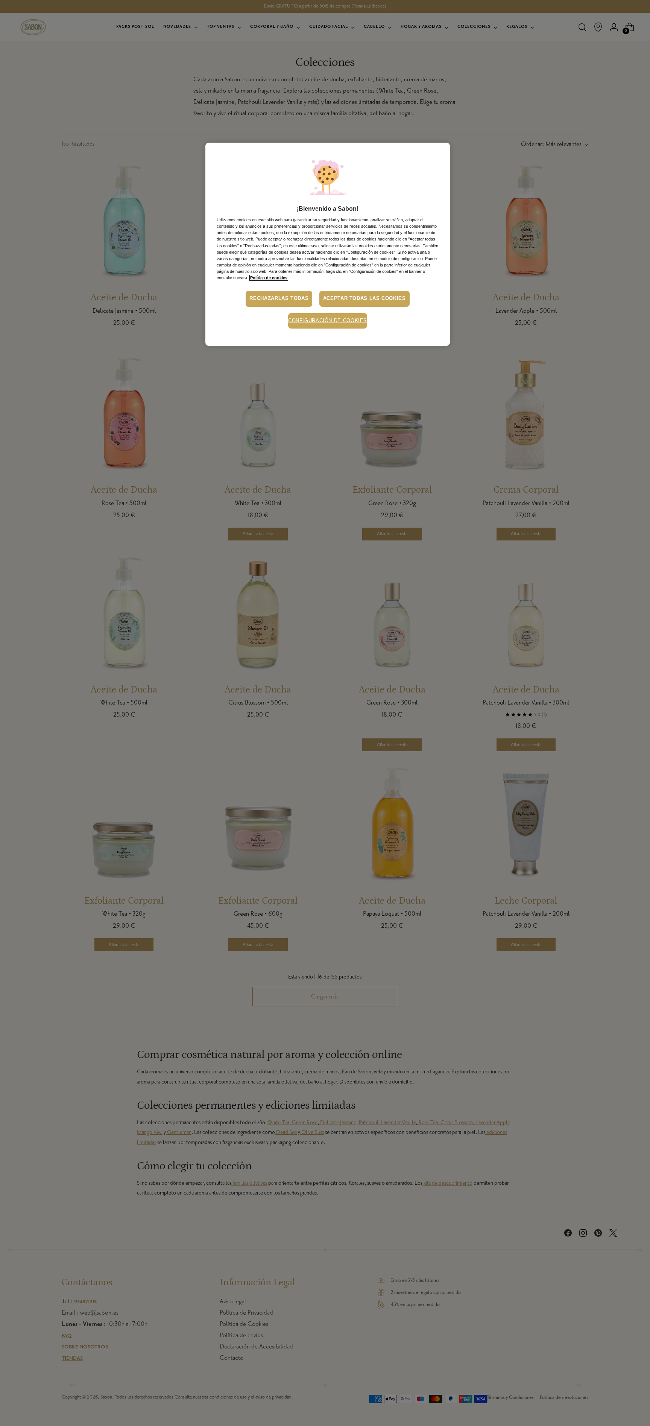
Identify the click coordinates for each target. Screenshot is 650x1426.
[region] (327, 244)
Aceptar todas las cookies (364, 298)
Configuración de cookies (327, 320)
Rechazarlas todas (278, 298)
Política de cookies (268, 277)
